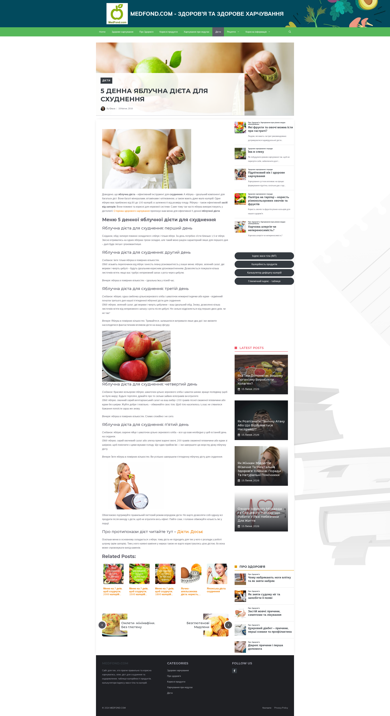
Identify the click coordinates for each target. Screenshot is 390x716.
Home (102, 31)
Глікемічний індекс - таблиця (264, 281)
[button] (290, 31)
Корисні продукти (169, 31)
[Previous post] (102, 625)
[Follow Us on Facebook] (234, 670)
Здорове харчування (122, 31)
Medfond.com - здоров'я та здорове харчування (207, 13)
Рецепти (231, 31)
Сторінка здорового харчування (132, 210)
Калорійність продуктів (264, 264)
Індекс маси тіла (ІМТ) (264, 255)
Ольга (112, 108)
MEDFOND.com (115, 663)
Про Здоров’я (146, 31)
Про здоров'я (174, 676)
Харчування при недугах (196, 31)
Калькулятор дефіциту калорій (264, 272)
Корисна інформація (256, 31)
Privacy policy (281, 707)
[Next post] (228, 625)
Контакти (266, 707)
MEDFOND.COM (118, 707)
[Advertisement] (264, 318)
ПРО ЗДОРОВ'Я (252, 567)
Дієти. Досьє (190, 531)
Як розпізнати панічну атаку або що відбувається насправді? (261, 425)
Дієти (218, 31)
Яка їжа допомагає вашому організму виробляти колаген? (260, 379)
